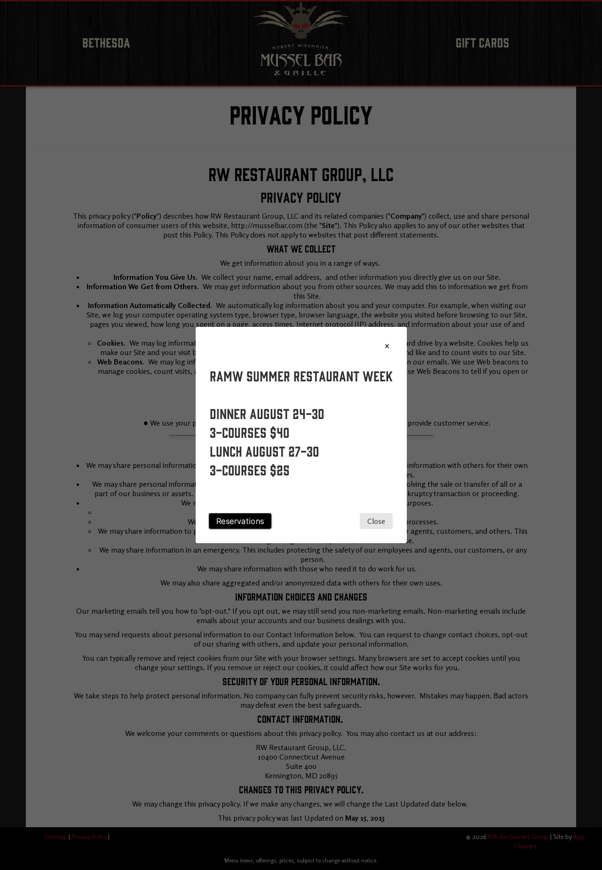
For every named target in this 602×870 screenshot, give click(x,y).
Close (376, 521)
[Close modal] (387, 346)
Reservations (240, 521)
